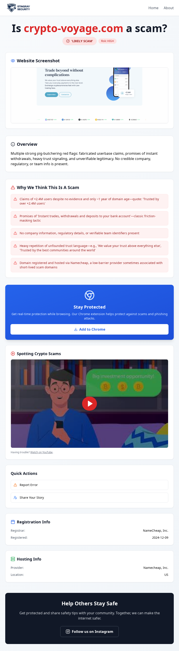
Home (153, 7)
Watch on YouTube (41, 452)
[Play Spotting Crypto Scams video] (89, 403)
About (169, 7)
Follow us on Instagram (92, 631)
